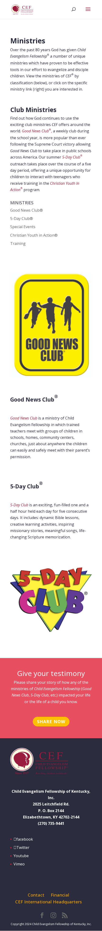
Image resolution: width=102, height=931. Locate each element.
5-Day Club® (21, 218)
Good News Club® (26, 210)
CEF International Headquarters (48, 902)
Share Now (51, 721)
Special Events (22, 226)
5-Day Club (72, 157)
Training (18, 243)
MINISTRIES (21, 202)
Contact (36, 895)
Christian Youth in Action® (34, 235)
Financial (60, 895)
